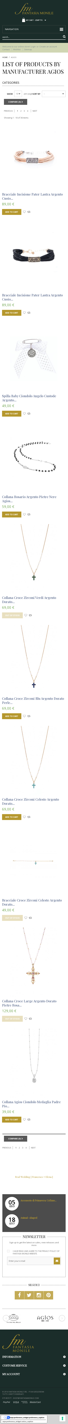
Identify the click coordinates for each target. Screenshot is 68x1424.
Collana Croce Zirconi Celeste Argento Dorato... (30, 801)
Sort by (36, 94)
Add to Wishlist (24, 212)
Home (5, 57)
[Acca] (13, 1318)
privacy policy (49, 1251)
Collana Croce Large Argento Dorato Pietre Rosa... (29, 1003)
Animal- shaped (29, 1217)
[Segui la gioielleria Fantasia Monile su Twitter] (29, 1296)
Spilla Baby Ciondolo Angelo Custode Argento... (29, 398)
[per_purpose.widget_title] (62, 1418)
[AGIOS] (45, 1318)
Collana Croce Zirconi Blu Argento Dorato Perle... (33, 700)
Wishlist (17, 49)
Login (33, 46)
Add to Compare (28, 212)
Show (10, 94)
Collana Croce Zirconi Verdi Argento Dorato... (29, 599)
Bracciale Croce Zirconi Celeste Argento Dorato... (32, 902)
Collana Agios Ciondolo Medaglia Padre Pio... (31, 1104)
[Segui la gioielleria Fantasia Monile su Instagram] (39, 1296)
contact (6, 49)
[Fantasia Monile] (34, 8)
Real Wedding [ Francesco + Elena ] (34, 1176)
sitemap (28, 49)
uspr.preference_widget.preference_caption (27, 1417)
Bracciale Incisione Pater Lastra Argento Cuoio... (32, 196)
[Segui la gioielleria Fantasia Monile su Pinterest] (48, 1296)
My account (11, 1374)
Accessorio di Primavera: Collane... (38, 1200)
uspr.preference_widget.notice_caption (18, 1421)
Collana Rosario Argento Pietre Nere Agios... (29, 499)
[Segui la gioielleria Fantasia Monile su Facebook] (19, 1296)
